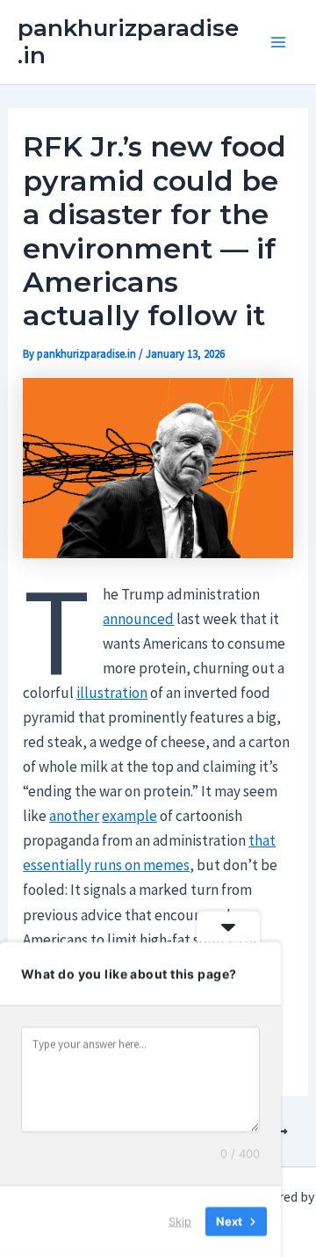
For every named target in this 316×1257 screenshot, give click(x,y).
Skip (180, 1221)
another (74, 815)
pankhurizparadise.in (128, 41)
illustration (111, 692)
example (129, 815)
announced (138, 618)
